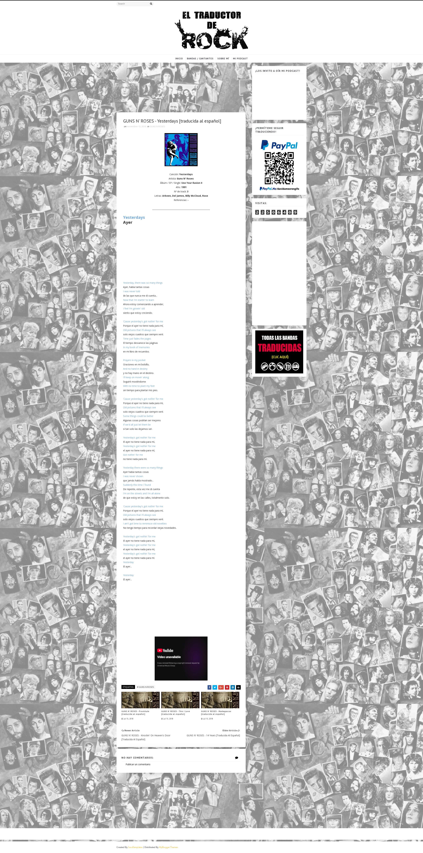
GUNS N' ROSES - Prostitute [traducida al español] (135, 712)
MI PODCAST (240, 58)
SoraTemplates (135, 847)
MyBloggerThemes (168, 847)
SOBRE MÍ (223, 58)
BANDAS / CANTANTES (200, 58)
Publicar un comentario (138, 764)
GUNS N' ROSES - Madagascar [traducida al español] (216, 712)
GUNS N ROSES (157, 126)
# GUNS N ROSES (145, 686)
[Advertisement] (181, 89)
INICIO (179, 58)
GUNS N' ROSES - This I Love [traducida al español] (175, 712)
